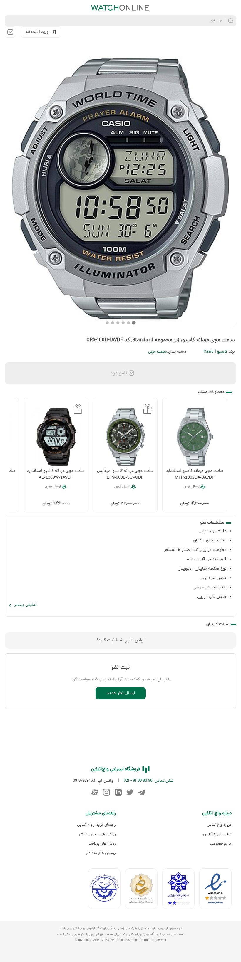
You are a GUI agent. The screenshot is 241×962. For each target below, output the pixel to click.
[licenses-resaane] (143, 889)
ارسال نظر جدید (120, 693)
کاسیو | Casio (215, 352)
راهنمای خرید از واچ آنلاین (96, 825)
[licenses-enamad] (217, 889)
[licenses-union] (106, 889)
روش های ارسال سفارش (97, 834)
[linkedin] (118, 792)
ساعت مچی (157, 352)
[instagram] (106, 792)
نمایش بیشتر (25, 605)
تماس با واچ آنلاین (217, 834)
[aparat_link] (94, 792)
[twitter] (129, 792)
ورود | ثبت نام (37, 32)
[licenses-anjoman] (180, 889)
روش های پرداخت (102, 843)
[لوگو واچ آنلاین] (120, 8)
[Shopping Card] (10, 32)
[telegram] (141, 792)
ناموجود (117, 373)
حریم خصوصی (221, 843)
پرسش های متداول (101, 853)
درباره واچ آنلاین (219, 825)
